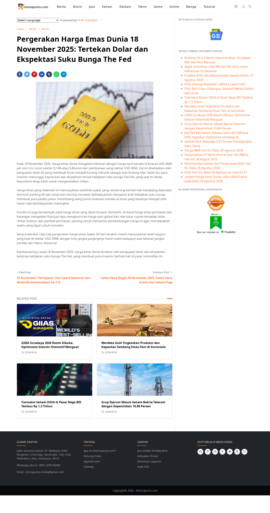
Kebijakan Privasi (147, 456)
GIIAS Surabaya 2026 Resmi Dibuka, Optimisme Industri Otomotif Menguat (50, 345)
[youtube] (215, 452)
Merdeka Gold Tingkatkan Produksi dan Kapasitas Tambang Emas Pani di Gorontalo (133, 345)
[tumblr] (237, 452)
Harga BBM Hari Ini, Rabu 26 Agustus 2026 (213, 150)
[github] (244, 452)
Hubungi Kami (92, 456)
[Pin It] (34, 74)
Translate (90, 20)
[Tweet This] (27, 74)
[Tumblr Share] (49, 74)
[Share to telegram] (64, 74)
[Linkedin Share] (42, 74)
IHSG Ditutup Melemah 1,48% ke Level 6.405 (214, 84)
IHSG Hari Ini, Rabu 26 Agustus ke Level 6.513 (215, 172)
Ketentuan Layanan (149, 461)
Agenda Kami (92, 461)
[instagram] (236, 6)
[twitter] (230, 452)
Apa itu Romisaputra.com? (100, 450)
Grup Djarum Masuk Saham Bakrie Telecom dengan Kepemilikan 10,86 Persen (133, 404)
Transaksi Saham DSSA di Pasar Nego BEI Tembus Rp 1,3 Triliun (51, 404)
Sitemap (89, 466)
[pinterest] (208, 452)
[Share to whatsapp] (56, 74)
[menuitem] (61, 6)
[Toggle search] (250, 6)
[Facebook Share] (20, 74)
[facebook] (222, 452)
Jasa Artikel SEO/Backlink (152, 450)
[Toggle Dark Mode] (244, 6)
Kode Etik (143, 466)
